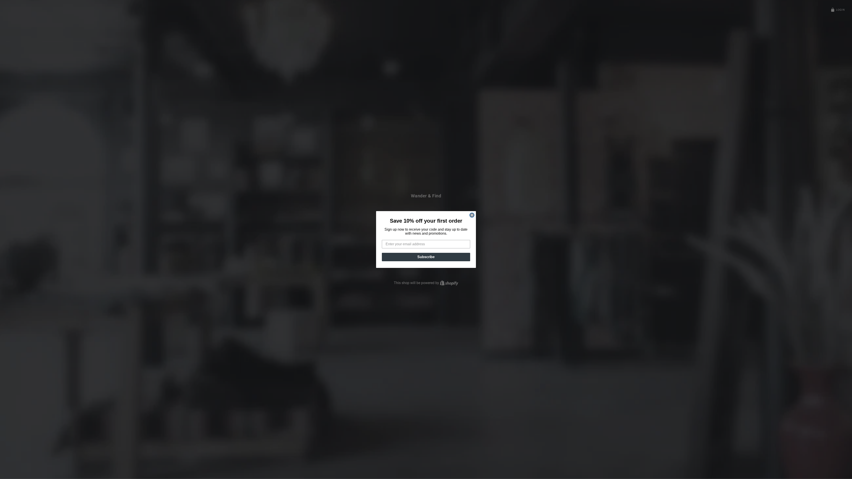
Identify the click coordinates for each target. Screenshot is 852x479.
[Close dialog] (472, 215)
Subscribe (426, 257)
